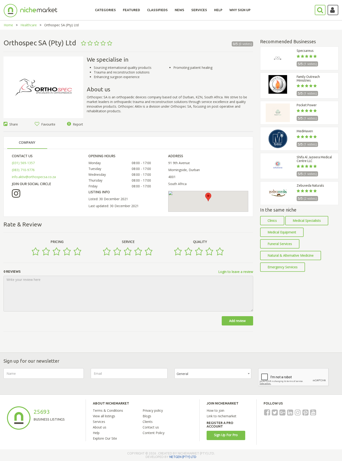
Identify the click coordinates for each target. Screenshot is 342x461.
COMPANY (27, 142)
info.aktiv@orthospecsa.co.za (34, 177)
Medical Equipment (282, 232)
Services (99, 421)
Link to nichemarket (221, 416)
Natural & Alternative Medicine (291, 255)
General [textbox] (182, 373)
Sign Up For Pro (226, 435)
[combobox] (212, 373)
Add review (237, 320)
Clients (148, 421)
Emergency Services (283, 267)
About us (99, 427)
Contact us (151, 427)
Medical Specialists (307, 220)
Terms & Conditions (108, 410)
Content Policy (153, 433)
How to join (215, 410)
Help (96, 433)
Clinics (272, 220)
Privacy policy (153, 410)
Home (8, 25)
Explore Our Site (105, 438)
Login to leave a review (235, 271)
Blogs (147, 416)
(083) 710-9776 (23, 170)
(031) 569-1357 (23, 163)
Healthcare (28, 25)
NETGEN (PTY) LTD (182, 457)
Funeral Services (280, 244)
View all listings (104, 416)
